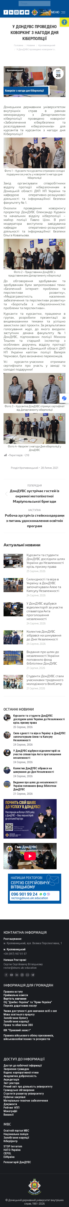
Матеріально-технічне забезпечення (26, 1100)
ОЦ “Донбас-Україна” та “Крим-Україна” (28, 1002)
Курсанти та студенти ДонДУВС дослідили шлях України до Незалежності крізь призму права (46, 560)
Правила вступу (13, 991)
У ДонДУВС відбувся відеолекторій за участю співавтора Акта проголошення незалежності (45, 611)
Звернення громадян (16, 1069)
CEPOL (7, 1153)
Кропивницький (15, 70)
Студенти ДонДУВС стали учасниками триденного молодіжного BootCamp (45, 680)
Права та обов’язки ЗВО (18, 1025)
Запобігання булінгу (16, 1018)
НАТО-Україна (12, 1150)
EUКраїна (9, 1157)
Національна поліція (16, 1134)
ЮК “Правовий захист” (17, 1030)
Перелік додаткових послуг (20, 1005)
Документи (10, 1104)
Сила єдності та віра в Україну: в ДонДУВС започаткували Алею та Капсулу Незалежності (44, 585)
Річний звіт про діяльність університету (28, 1086)
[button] (64, 22)
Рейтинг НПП (11, 1107)
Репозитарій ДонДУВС (17, 1162)
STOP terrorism (13, 1146)
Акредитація (11, 1079)
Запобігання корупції (16, 1021)
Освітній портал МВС (16, 1130)
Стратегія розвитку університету (24, 1093)
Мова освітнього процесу (19, 1014)
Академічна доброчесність (20, 1076)
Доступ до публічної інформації (23, 1065)
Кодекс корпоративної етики (21, 1072)
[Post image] (13, 561)
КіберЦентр (11, 1141)
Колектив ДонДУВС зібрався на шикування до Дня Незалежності (44, 635)
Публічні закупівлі (14, 1097)
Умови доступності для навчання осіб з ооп (30, 1011)
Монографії (10, 1111)
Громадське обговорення (19, 1090)
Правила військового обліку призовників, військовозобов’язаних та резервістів (29, 1037)
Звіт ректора (11, 1083)
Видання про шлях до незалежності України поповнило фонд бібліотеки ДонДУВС (43, 657)
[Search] (46, 3)
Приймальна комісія (16, 995)
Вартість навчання (15, 998)
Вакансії (9, 1114)
